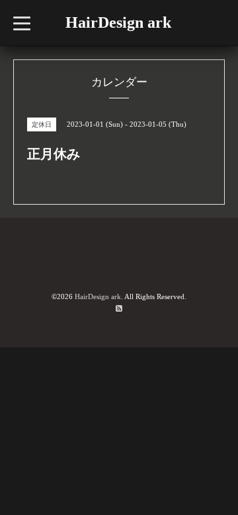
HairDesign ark (118, 22)
